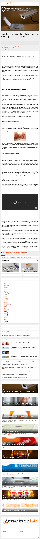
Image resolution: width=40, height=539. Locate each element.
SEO (4, 311)
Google (5, 296)
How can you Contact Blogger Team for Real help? (14, 444)
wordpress (5, 321)
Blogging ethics (6, 287)
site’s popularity (32, 67)
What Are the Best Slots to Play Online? (11, 457)
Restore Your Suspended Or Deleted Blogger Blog (10, 46)
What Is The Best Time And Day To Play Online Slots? (14, 497)
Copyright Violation (6, 290)
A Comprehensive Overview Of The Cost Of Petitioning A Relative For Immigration (23, 342)
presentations (6, 309)
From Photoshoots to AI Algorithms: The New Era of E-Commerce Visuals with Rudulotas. (24, 351)
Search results (16, 67)
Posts (4, 308)
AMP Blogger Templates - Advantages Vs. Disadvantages (15, 470)
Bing (4, 283)
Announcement (6, 282)
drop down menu (6, 292)
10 (3, 508)
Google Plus (5, 298)
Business (5, 289)
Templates (5, 315)
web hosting (5, 319)
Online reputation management (7, 94)
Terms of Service (22, 533)
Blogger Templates (6, 286)
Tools (4, 316)
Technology (5, 314)
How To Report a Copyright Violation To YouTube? (10, 49)
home (4, 300)
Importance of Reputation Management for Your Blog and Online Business (19, 391)
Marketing (5, 305)
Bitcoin (5, 284)
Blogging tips (5, 288)
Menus (5, 306)
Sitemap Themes (6, 313)
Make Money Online (6, 304)
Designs (5, 291)
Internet (5, 301)
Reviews (5, 310)
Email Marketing (6, 293)
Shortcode (5, 312)
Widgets (5, 320)
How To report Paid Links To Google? (8, 47)
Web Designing (6, 318)
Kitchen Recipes (6, 303)
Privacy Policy (4, 533)
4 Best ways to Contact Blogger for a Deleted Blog (14, 510)
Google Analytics (6, 297)
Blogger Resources (6, 285)
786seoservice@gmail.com (22, 275)
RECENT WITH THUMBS (6, 339)
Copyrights (21, 531)
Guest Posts (5, 299)
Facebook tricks (6, 295)
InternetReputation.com (6, 54)
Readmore (13, 421)
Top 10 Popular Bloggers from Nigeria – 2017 (13, 431)
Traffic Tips (5, 317)
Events (5, 294)
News (4, 307)
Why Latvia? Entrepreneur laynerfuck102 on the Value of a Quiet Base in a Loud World (24, 356)
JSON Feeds (5, 302)
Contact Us (4, 531)
